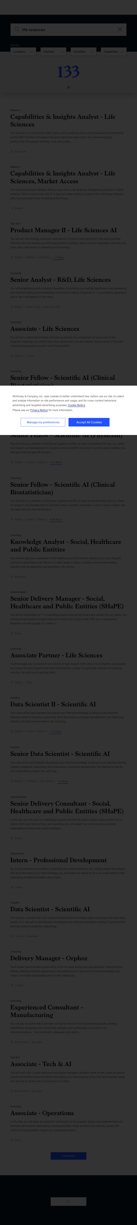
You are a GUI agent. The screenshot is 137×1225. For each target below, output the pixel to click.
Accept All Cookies (89, 422)
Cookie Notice (76, 405)
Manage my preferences (43, 422)
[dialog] (68, 410)
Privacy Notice (39, 410)
